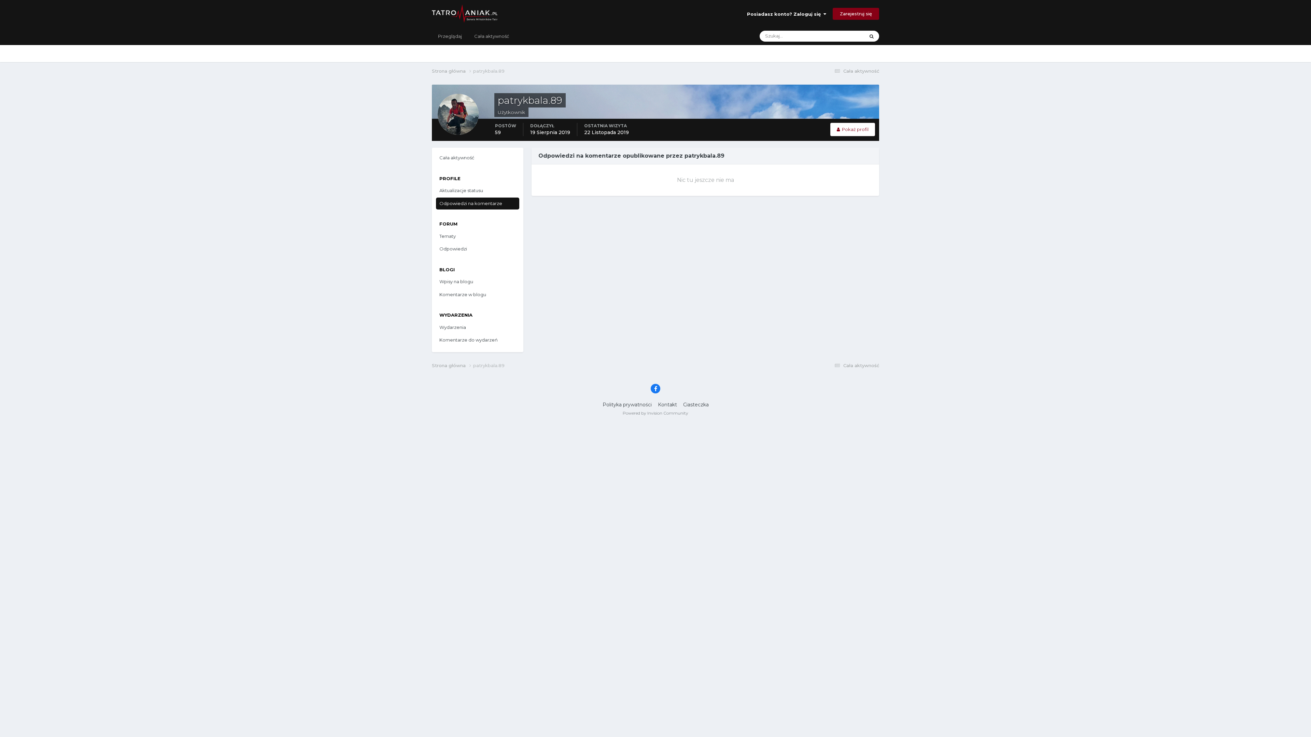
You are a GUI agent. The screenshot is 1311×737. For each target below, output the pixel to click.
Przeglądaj (450, 36)
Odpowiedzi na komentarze (470, 203)
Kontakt (667, 405)
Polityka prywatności (627, 405)
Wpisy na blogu (456, 281)
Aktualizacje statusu (835, 36)
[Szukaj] (871, 36)
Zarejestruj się (856, 13)
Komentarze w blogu (462, 294)
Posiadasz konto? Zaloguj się (785, 14)
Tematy (447, 236)
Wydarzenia (452, 327)
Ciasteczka (696, 405)
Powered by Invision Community (655, 413)
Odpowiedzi (453, 248)
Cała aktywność (491, 36)
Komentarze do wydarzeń (468, 340)
